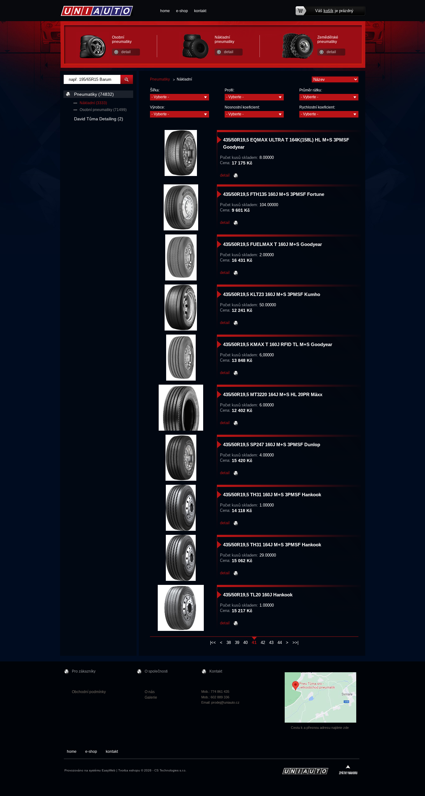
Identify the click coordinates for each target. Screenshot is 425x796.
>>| (295, 642)
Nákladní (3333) (93, 103)
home (165, 11)
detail (126, 52)
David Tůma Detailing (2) (98, 118)
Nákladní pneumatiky (224, 39)
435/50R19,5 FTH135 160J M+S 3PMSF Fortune (273, 194)
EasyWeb (108, 770)
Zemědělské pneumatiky (327, 39)
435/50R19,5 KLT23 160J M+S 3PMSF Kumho (271, 294)
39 (237, 642)
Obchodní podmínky (89, 692)
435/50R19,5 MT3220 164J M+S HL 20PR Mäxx (272, 394)
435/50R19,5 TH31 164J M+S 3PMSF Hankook (272, 544)
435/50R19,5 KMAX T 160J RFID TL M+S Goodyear (277, 344)
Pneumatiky (160, 79)
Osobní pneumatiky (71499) (103, 110)
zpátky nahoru (348, 770)
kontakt (200, 11)
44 (280, 642)
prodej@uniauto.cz (225, 702)
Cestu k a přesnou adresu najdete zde (320, 727)
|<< (213, 642)
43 (271, 642)
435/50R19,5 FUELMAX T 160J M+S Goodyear (272, 244)
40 (245, 642)
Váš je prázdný (334, 10)
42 (263, 642)
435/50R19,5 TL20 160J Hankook (257, 594)
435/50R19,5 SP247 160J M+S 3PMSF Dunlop (271, 444)
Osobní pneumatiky (122, 39)
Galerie (151, 697)
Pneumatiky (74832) (94, 94)
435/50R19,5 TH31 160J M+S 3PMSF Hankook (272, 494)
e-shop (182, 11)
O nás (150, 692)
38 (229, 642)
